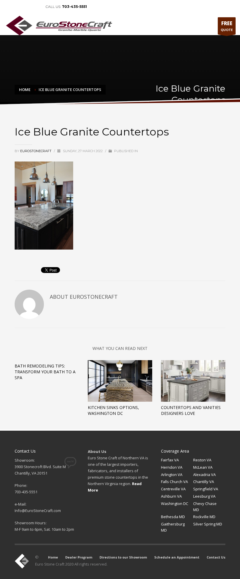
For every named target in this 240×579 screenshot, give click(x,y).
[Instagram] (35, 6)
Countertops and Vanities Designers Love (191, 410)
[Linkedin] (17, 6)
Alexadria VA (204, 474)
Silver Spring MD (207, 524)
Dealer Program (78, 557)
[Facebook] (8, 6)
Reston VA (202, 460)
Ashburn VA (171, 496)
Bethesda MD (173, 516)
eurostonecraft (36, 151)
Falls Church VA (174, 481)
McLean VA (202, 467)
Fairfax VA (170, 460)
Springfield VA (205, 489)
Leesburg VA (204, 496)
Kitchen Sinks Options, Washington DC (113, 410)
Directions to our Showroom (123, 557)
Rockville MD (204, 516)
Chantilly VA (203, 481)
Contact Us (216, 557)
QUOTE (227, 26)
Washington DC (174, 503)
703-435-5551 (74, 6)
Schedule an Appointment (176, 557)
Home (53, 557)
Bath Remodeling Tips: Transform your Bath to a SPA (45, 371)
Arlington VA (171, 474)
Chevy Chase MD (205, 506)
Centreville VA (173, 489)
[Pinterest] (26, 6)
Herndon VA (171, 467)
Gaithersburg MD (173, 527)
